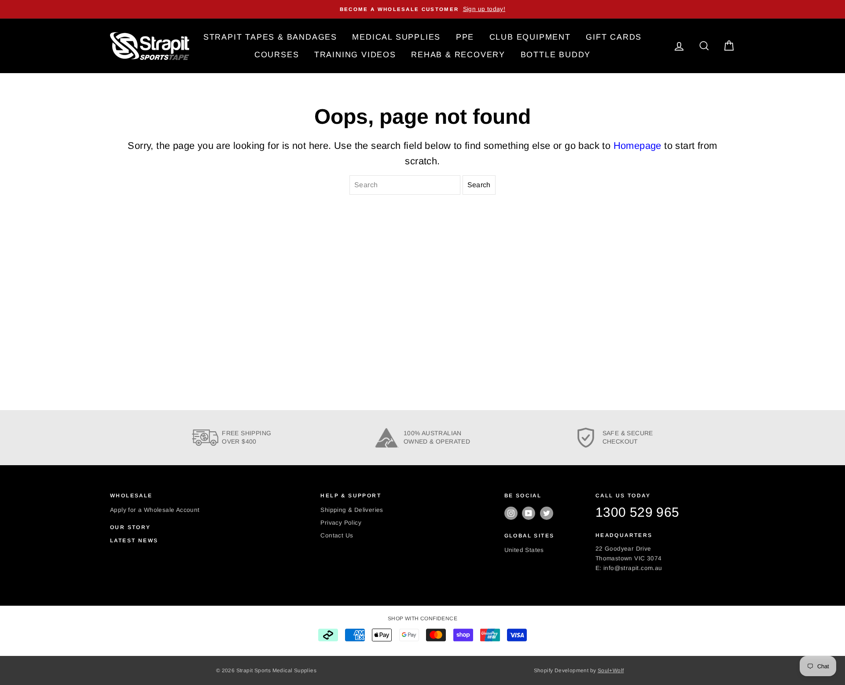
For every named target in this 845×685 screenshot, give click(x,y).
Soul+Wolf (611, 670)
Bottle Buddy (556, 54)
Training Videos (355, 54)
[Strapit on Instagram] (511, 513)
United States (524, 550)
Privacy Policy (340, 522)
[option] (422, 9)
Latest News (134, 540)
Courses (276, 54)
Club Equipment (530, 37)
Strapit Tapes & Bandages (270, 37)
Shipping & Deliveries (351, 510)
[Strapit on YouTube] (528, 513)
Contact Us (336, 535)
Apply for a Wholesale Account (155, 510)
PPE (465, 37)
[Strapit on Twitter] (546, 513)
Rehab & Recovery (458, 54)
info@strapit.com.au (632, 568)
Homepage (637, 145)
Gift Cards (614, 37)
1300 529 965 (637, 512)
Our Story (130, 527)
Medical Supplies (396, 37)
